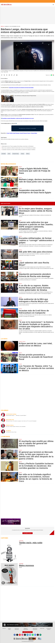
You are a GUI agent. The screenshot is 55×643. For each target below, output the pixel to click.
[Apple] (38, 635)
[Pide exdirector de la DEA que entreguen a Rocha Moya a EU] (9, 302)
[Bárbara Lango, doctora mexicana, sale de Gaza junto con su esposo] (9, 182)
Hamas (22, 153)
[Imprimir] (17, 75)
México (27, 153)
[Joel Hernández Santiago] (3, 415)
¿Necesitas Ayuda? (27, 632)
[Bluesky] (30, 635)
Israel (9, 153)
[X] (4, 75)
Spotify (11, 133)
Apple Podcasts (16, 133)
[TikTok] (25, 635)
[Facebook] (2, 75)
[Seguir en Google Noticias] (53, 75)
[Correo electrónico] (11, 75)
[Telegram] (9, 75)
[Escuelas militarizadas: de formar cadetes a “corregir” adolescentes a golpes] (9, 242)
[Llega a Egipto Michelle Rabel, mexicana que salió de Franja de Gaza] (9, 171)
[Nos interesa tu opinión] (27, 625)
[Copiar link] (14, 75)
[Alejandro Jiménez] (3, 426)
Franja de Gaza (16, 153)
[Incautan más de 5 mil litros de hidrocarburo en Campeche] (9, 313)
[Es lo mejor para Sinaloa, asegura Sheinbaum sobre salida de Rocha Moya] (9, 212)
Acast (8, 133)
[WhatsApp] (7, 75)
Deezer (28, 133)
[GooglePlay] (40, 635)
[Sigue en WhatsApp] (51, 75)
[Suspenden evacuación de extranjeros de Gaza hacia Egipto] (9, 192)
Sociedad (3, 153)
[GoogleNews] (35, 635)
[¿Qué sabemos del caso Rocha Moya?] (9, 265)
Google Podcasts (23, 133)
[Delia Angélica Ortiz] (3, 420)
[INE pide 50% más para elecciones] (9, 254)
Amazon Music (34, 133)
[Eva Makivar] (3, 431)
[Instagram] (22, 635)
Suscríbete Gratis (27, 533)
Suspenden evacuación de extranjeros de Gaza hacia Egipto (21, 87)
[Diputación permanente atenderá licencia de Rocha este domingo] (9, 277)
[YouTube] (20, 635)
